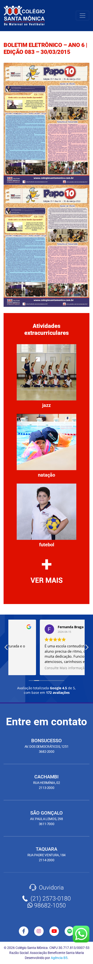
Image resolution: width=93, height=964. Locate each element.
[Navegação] (82, 15)
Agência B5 (59, 958)
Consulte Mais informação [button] (36, 668)
